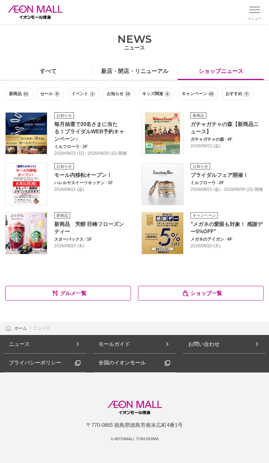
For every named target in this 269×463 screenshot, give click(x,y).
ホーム (21, 328)
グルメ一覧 (73, 293)
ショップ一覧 (206, 293)
